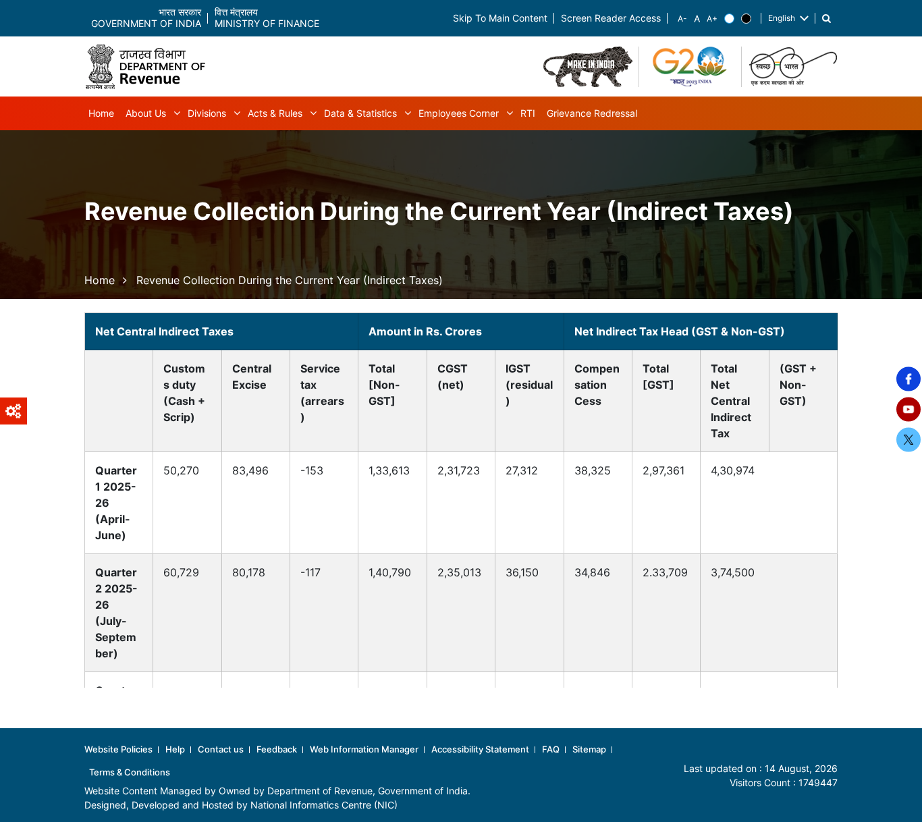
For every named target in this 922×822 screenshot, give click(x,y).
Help (175, 749)
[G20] (690, 67)
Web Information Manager (364, 749)
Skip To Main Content (500, 18)
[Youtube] (908, 409)
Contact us (221, 749)
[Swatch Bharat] (793, 67)
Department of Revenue (320, 790)
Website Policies (118, 749)
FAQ (551, 749)
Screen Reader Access (611, 18)
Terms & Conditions (129, 772)
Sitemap (589, 749)
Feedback (276, 749)
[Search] (826, 18)
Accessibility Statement (480, 749)
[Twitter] (908, 440)
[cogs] (13, 411)
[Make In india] (587, 67)
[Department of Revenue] (150, 66)
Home (99, 280)
